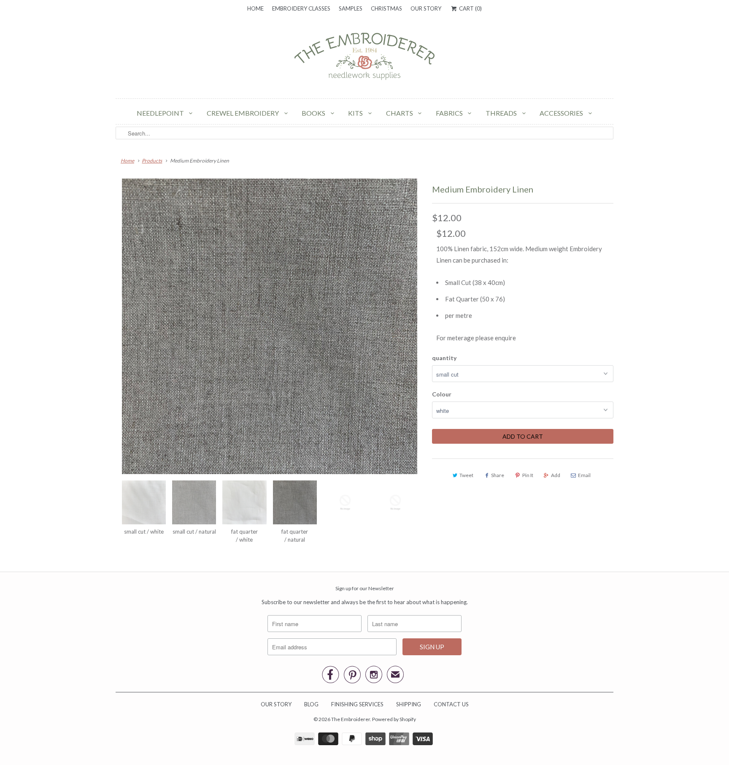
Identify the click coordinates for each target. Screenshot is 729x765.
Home (255, 8)
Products (152, 160)
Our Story (425, 8)
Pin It (527, 475)
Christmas (386, 8)
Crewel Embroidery (243, 113)
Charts (400, 113)
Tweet (466, 475)
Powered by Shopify (394, 719)
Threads (502, 113)
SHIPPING (408, 704)
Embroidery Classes (301, 8)
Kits (356, 113)
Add (555, 475)
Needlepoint (161, 113)
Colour (441, 394)
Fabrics (450, 113)
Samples (350, 8)
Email (584, 475)
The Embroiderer (350, 719)
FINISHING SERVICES (357, 704)
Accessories (562, 113)
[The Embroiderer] (364, 58)
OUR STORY (276, 704)
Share (497, 475)
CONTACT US (451, 704)
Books (314, 113)
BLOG (311, 704)
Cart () (469, 8)
